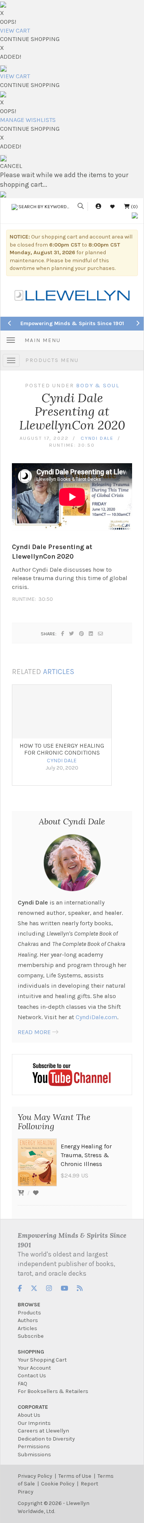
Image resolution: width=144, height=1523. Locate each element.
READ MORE (34, 1032)
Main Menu (43, 340)
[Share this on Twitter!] (72, 634)
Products (29, 1312)
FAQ (22, 1383)
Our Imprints (34, 1423)
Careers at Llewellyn (43, 1431)
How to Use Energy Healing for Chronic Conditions (62, 749)
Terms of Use (74, 1476)
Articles (27, 1328)
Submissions (34, 1454)
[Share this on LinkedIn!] (91, 634)
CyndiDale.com (96, 1017)
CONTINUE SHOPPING (30, 39)
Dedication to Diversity (46, 1439)
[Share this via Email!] (101, 634)
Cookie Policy (57, 1483)
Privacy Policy (35, 1476)
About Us (29, 1415)
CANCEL (11, 165)
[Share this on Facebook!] (63, 634)
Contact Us (32, 1375)
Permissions (34, 1446)
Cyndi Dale (97, 438)
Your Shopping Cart (42, 1360)
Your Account (34, 1368)
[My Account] (98, 206)
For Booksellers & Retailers (53, 1391)
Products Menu (52, 360)
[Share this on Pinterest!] (81, 634)
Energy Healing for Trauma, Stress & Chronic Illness (86, 1155)
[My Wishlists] (112, 206)
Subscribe (31, 1336)
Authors (28, 1320)
